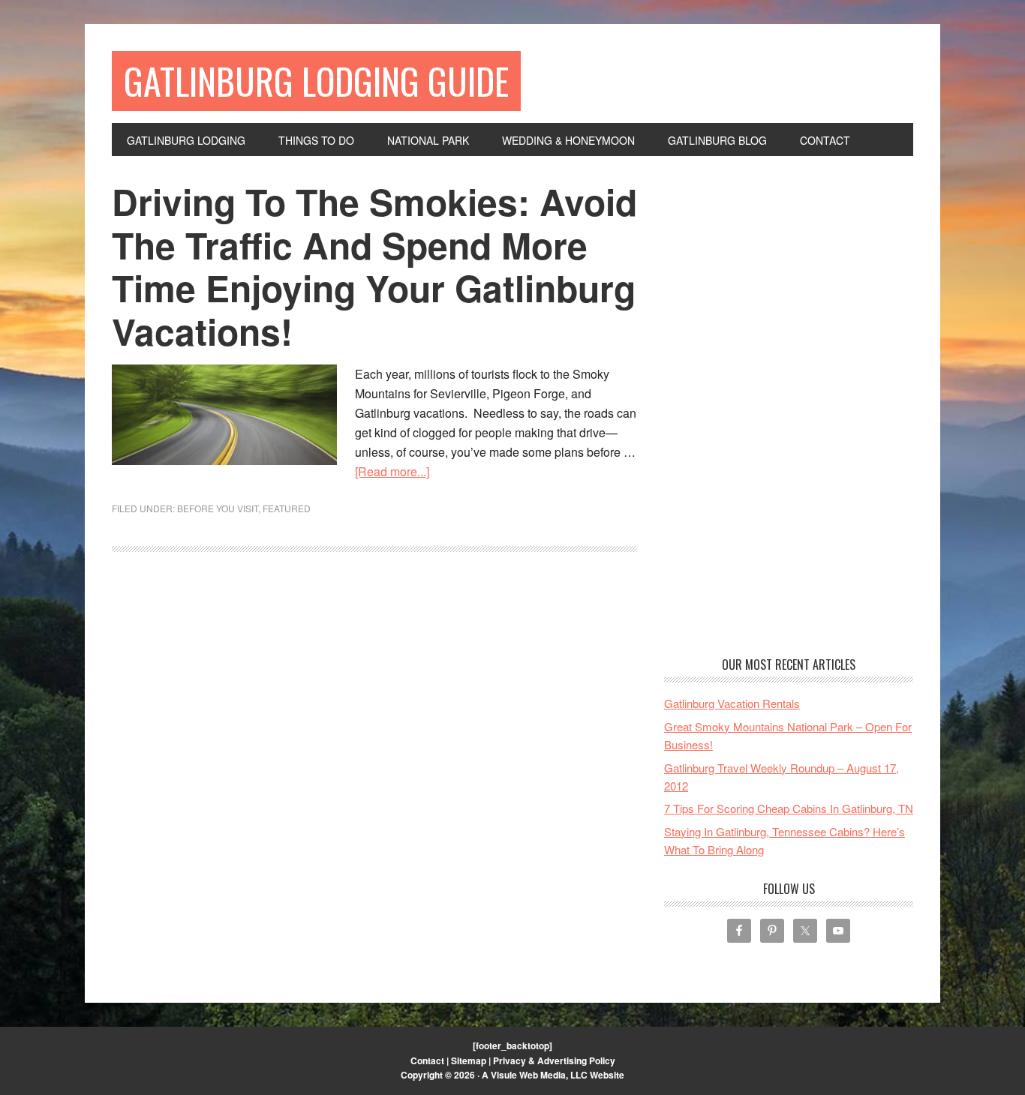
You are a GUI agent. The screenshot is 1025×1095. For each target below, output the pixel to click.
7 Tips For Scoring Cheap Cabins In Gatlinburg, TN (788, 808)
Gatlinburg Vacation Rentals (732, 703)
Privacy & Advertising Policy (554, 1060)
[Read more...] (392, 471)
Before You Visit (217, 508)
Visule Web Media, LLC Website (557, 1075)
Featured (287, 508)
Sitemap (468, 1060)
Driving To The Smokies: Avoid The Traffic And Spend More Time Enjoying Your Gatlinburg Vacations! (374, 266)
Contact (427, 1060)
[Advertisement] (788, 405)
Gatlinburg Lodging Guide (316, 80)
